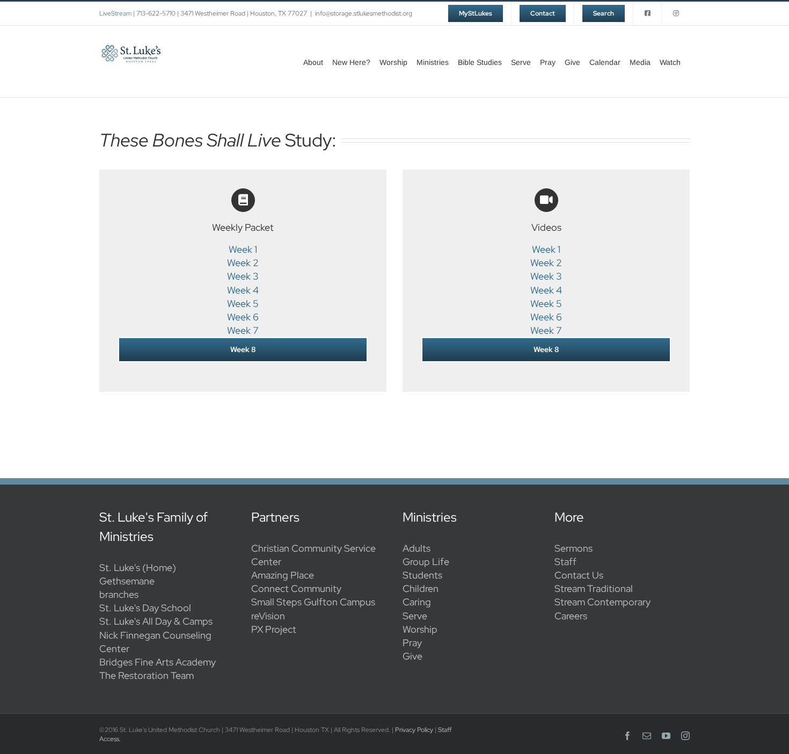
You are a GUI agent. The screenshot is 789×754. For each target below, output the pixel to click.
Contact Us (578, 575)
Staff (565, 561)
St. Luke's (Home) (137, 567)
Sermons (573, 548)
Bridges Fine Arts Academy (157, 662)
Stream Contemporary (602, 602)
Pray (412, 642)
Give (412, 656)
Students (422, 575)
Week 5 (243, 303)
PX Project (273, 629)
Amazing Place (282, 575)
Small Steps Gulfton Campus (313, 602)
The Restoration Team (146, 675)
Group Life (426, 561)
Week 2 (243, 263)
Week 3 (243, 276)
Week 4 (243, 290)
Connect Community (296, 588)
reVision (268, 616)
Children (421, 588)
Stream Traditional (593, 588)
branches (118, 594)
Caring (417, 602)
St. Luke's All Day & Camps (156, 621)
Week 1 (243, 249)
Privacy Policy (414, 730)
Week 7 (243, 330)
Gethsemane (127, 581)
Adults (416, 548)
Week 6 (243, 317)
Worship (420, 629)
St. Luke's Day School (145, 608)
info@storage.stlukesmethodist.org (363, 13)
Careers (570, 616)
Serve (415, 616)
